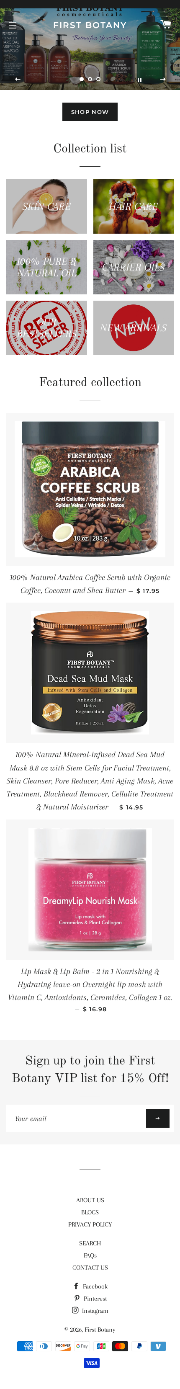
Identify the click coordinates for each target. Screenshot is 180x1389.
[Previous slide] (18, 79)
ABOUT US (90, 1200)
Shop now (90, 111)
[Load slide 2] (90, 79)
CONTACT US (90, 1267)
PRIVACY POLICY (90, 1224)
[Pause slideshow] (139, 79)
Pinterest (94, 1298)
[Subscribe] (158, 1118)
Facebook (94, 1286)
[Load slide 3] (98, 79)
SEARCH (90, 1243)
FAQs (90, 1255)
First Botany (90, 25)
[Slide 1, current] (81, 79)
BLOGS (90, 1212)
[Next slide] (162, 79)
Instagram (94, 1310)
